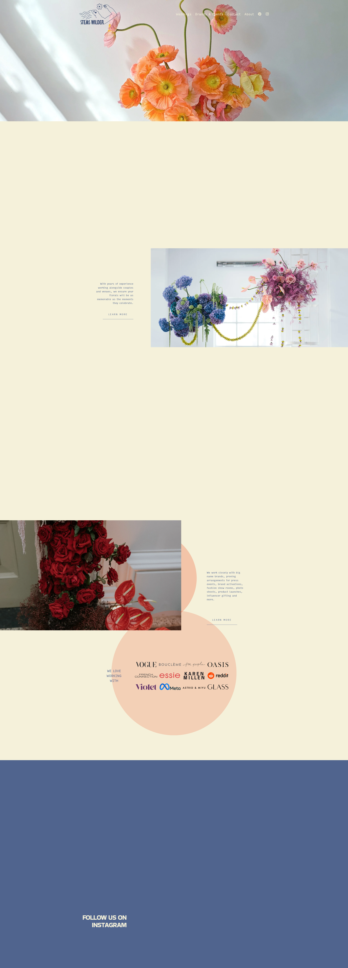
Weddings (183, 14)
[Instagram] (267, 14)
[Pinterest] (260, 14)
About (249, 14)
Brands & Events (209, 14)
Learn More (222, 620)
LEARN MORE (118, 314)
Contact (234, 14)
